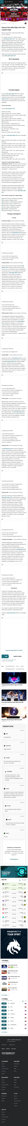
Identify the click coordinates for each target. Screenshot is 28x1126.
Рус (25, 1000)
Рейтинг (8, 1048)
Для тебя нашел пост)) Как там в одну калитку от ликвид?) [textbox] (15, 824)
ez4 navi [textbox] (6, 836)
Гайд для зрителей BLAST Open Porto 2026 (12, 685)
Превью (22, 666)
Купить (3, 1112)
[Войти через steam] (26, 2)
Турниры (21, 5)
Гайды (15, 1068)
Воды (15, 1084)
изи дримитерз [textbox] (7, 737)
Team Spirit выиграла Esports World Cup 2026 (12, 702)
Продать (3, 1066)
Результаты (24, 879)
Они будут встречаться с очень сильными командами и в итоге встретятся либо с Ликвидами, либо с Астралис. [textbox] (14, 778)
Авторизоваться (14, 859)
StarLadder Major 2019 (9, 39)
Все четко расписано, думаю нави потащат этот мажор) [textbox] (12, 762)
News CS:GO (4, 1044)
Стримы (15, 5)
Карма (3, 1048)
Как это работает (5, 1068)
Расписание (16, 1087)
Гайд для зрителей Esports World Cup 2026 (12, 719)
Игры (15, 1071)
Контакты (13, 1048)
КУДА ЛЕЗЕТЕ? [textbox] (7, 749)
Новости (9, 5)
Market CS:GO (12, 1044)
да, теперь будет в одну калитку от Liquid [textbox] (13, 810)
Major (17, 666)
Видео (15, 1082)
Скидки (3, 1073)
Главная (3, 5)
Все (19, 879)
